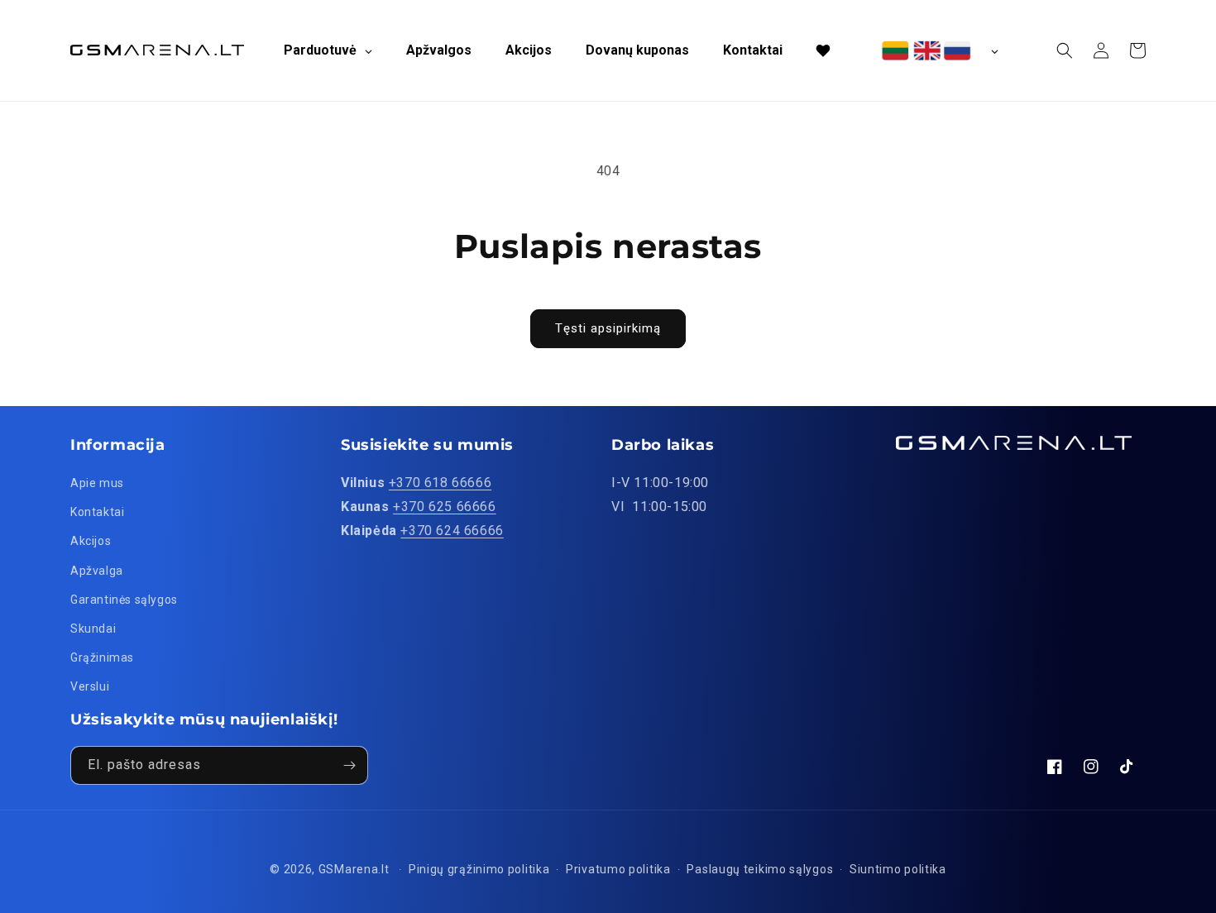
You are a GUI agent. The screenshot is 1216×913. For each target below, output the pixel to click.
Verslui (89, 686)
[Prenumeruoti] (349, 765)
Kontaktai (97, 512)
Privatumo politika (618, 869)
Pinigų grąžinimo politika (479, 869)
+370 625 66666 (444, 506)
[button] (1064, 50)
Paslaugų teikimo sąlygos (760, 869)
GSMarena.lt (354, 869)
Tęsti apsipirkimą (608, 328)
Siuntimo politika (898, 869)
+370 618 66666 (440, 482)
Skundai (93, 628)
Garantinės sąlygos (124, 599)
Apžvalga (96, 570)
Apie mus (97, 483)
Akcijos (90, 540)
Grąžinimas (102, 657)
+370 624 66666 (451, 530)
